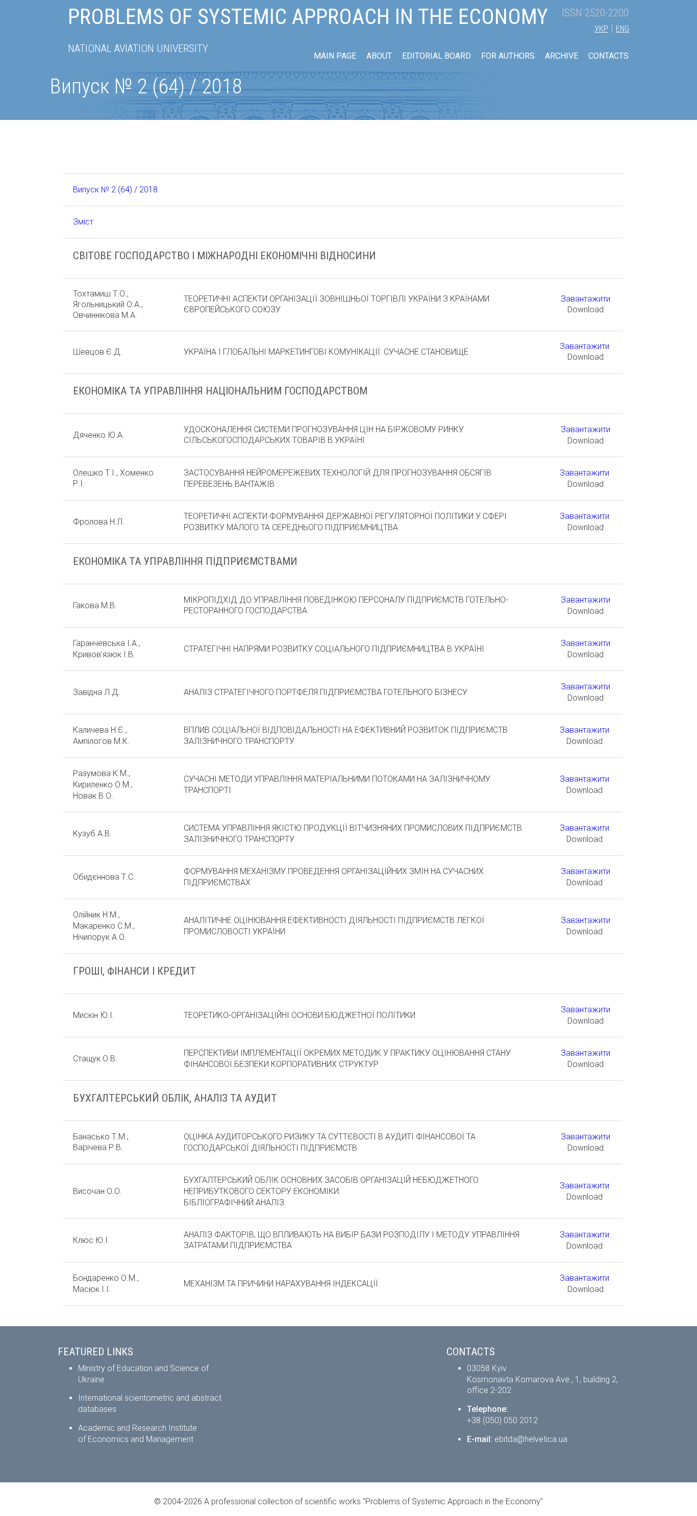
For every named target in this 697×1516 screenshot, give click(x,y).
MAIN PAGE (335, 56)
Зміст (83, 222)
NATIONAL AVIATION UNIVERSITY (138, 48)
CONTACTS (608, 56)
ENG (622, 29)
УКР (601, 29)
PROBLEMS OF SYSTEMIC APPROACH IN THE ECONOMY (308, 16)
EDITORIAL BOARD (436, 56)
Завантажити (585, 299)
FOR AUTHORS (508, 56)
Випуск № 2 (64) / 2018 (115, 189)
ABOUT (379, 56)
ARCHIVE (561, 56)
